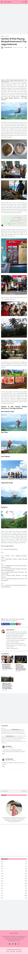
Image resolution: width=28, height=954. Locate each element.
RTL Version (18, 951)
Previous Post (5, 791)
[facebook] (9, 944)
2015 (14, 885)
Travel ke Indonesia (5, 620)
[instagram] (18, 944)
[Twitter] (11, 624)
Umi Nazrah (9, 746)
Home (2, 36)
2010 (14, 897)
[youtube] (15, 944)
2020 (14, 873)
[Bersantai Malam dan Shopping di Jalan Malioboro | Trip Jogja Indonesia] (7, 659)
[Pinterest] (17, 624)
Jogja (10, 619)
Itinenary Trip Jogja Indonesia (11, 549)
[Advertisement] (14, 19)
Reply (3, 753)
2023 (14, 866)
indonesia (7, 36)
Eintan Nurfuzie (10, 629)
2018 (14, 878)
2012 (14, 892)
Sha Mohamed (9, 759)
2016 (14, 883)
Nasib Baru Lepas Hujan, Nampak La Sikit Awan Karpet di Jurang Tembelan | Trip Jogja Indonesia (7, 686)
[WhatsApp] (14, 624)
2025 (14, 861)
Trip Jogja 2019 (13, 620)
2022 (14, 868)
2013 (14, 890)
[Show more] (22, 624)
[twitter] (12, 944)
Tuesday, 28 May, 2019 (10, 747)
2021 (14, 871)
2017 (14, 880)
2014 (14, 888)
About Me (13, 951)
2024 (14, 863)
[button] (1, 2)
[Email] (19, 624)
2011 (14, 895)
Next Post (24, 791)
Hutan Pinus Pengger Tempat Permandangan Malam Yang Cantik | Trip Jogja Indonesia (21, 667)
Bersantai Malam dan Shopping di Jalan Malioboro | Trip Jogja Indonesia (7, 666)
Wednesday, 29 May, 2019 (10, 760)
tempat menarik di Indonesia (18, 619)
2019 (14, 875)
